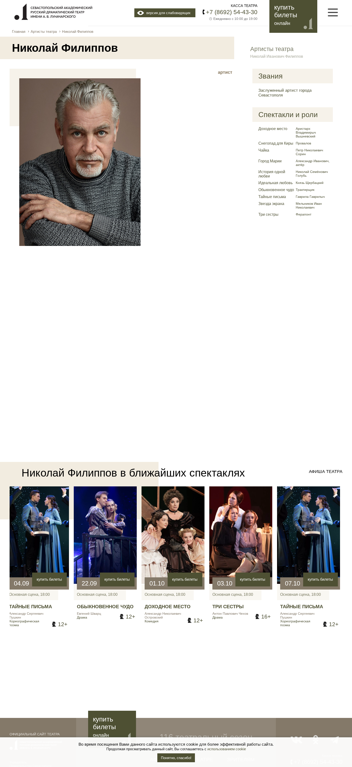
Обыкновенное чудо (276, 190)
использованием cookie (226, 749)
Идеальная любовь (275, 183)
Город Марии (270, 161)
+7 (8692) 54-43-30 (231, 12)
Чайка (263, 150)
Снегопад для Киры (275, 143)
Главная (18, 31)
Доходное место (272, 129)
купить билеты (49, 579)
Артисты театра (44, 31)
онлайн (282, 23)
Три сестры (268, 214)
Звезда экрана (271, 204)
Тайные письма (272, 197)
